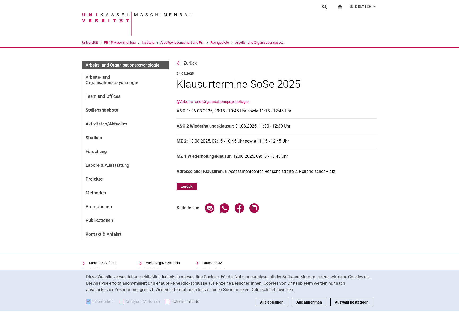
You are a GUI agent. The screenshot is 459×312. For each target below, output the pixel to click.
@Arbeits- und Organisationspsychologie (213, 101)
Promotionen (99, 206)
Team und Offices (103, 96)
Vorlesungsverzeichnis (163, 263)
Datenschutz (212, 263)
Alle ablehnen (271, 302)
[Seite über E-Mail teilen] (209, 211)
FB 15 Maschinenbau (120, 43)
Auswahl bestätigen (351, 302)
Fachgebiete (219, 43)
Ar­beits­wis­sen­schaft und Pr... (182, 43)
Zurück (190, 63)
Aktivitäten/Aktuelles (107, 123)
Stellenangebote (102, 110)
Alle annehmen (309, 302)
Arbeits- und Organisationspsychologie (122, 65)
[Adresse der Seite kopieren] (254, 211)
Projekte (94, 179)
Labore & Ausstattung (107, 165)
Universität (90, 43)
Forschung (96, 151)
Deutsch (366, 6)
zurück (186, 186)
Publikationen (99, 220)
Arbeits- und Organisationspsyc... (259, 43)
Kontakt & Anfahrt (103, 234)
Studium (94, 137)
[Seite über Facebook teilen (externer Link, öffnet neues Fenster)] (239, 211)
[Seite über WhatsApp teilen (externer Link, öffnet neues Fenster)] (224, 211)
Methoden (96, 192)
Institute (148, 43)
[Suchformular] (324, 6)
